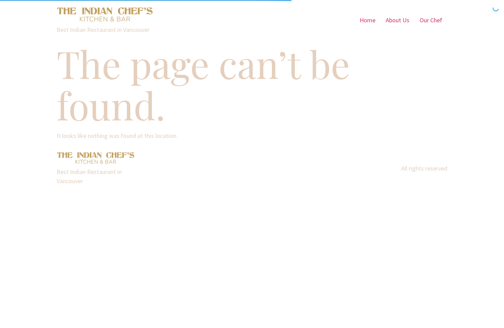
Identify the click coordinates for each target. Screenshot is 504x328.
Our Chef (431, 20)
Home (367, 20)
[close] (491, 182)
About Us (397, 20)
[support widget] (483, 312)
